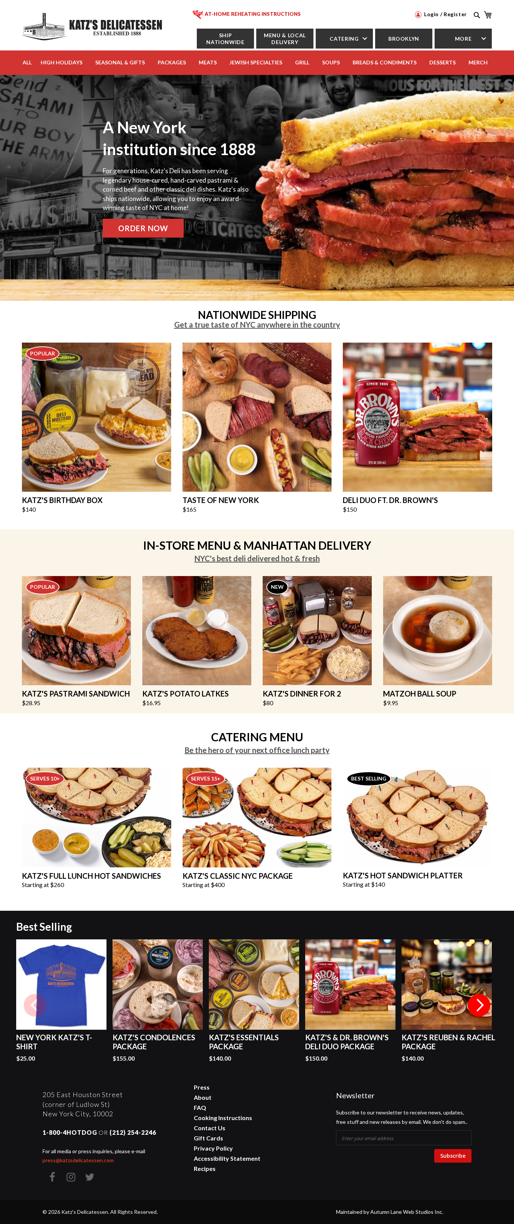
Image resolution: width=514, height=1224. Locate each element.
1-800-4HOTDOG (70, 1132)
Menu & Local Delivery (285, 38)
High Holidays (61, 62)
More (463, 38)
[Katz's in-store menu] (196, 630)
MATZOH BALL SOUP (419, 693)
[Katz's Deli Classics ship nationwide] (257, 416)
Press (202, 1087)
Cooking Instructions (223, 1117)
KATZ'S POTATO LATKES (185, 693)
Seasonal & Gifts (120, 62)
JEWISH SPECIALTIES (256, 62)
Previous (35, 1005)
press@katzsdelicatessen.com (78, 1160)
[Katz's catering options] (257, 817)
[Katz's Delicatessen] (93, 25)
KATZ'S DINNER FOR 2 (302, 693)
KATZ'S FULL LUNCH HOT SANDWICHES (91, 875)
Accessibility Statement (227, 1158)
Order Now (143, 228)
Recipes (205, 1168)
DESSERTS (442, 62)
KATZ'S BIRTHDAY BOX (62, 500)
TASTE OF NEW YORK (220, 500)
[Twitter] (89, 1177)
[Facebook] (52, 1177)
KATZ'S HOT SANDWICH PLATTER (403, 875)
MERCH (478, 62)
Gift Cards (208, 1138)
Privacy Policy (213, 1148)
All (27, 62)
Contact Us (209, 1127)
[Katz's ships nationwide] (96, 416)
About (202, 1097)
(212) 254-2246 (132, 1132)
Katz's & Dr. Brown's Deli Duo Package (347, 1042)
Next (479, 1005)
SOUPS (331, 62)
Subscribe (452, 1155)
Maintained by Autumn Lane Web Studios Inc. (389, 1212)
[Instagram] (70, 1177)
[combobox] (476, 23)
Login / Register (445, 14)
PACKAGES (172, 62)
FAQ (200, 1107)
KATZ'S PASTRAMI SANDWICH (76, 693)
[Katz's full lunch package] (96, 817)
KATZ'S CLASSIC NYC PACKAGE (237, 875)
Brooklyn (403, 38)
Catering (344, 38)
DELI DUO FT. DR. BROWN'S (390, 500)
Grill (302, 62)
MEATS (208, 62)
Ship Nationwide (225, 38)
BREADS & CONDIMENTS (385, 62)
